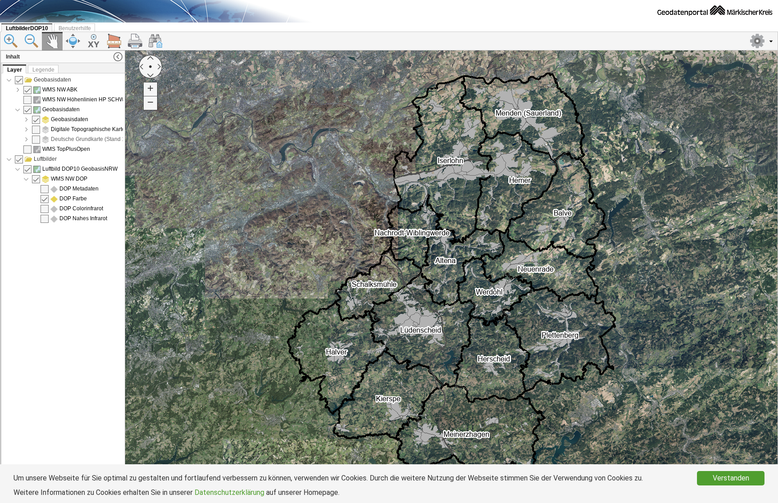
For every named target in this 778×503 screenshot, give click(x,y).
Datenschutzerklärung (229, 492)
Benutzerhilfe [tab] (75, 28)
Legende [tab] (43, 70)
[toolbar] (389, 41)
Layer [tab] (14, 70)
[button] (762, 41)
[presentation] (63, 283)
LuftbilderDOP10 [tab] (27, 28)
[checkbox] (19, 80)
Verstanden (731, 478)
